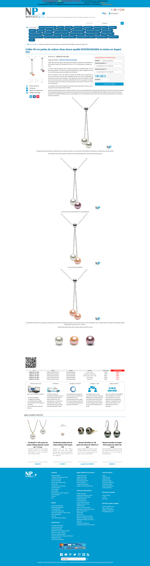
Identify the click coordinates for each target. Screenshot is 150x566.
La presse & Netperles (57, 505)
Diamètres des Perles (82, 480)
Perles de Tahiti (106, 479)
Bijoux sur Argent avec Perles (84, 516)
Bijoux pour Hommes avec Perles (85, 509)
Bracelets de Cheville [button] (62, 30)
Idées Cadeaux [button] (101, 36)
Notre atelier (54, 491)
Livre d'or (53, 516)
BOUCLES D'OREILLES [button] (100, 27)
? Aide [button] (31, 40)
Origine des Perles (81, 475)
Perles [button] (60, 27)
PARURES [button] (112, 27)
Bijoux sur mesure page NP (58, 534)
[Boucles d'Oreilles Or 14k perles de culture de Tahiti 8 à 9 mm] (87, 430)
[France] (112, 9)
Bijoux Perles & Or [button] (36, 36)
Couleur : (97, 60)
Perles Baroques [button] (77, 30)
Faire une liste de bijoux (57, 539)
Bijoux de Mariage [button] (68, 36)
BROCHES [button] (49, 30)
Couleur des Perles (82, 477)
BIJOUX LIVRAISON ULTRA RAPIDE (74, 2)
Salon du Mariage (56, 514)
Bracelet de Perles (81, 498)
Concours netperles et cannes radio (60, 512)
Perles (103, 475)
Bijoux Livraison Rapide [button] (47, 27)
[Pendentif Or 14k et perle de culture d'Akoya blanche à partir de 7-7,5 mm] (38, 430)
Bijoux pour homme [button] (76, 33)
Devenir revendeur (56, 480)
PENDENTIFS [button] (87, 27)
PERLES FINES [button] (47, 33)
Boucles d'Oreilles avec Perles (84, 495)
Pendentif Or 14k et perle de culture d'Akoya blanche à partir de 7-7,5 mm (38, 445)
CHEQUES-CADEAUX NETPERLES (86, 525)
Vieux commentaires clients (58, 518)
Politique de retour (56, 537)
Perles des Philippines (108, 482)
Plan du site (54, 484)
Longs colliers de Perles (83, 502)
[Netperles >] (27, 44)
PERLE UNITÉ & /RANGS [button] (93, 30)
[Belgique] (123, 9)
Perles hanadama (107, 487)
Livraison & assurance (57, 525)
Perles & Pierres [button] (35, 33)
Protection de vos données (58, 486)
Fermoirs (79, 521)
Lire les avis (32, 88)
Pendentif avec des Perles (83, 497)
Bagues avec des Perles (83, 504)
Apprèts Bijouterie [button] (92, 33)
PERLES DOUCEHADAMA (68, 60)
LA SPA (104, 497)
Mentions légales (55, 475)
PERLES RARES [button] (107, 30)
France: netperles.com (108, 506)
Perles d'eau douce (107, 484)
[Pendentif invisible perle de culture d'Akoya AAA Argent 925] (63, 430)
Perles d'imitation (81, 482)
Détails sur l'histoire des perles (85, 486)
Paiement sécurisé (56, 479)
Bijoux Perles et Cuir (82, 511)
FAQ (52, 498)
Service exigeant (55, 494)
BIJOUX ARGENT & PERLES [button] (52, 36)
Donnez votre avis (34, 86)
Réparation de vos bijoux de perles (60, 530)
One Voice (105, 498)
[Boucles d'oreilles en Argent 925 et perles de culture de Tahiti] (112, 430)
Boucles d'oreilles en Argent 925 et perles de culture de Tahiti (112, 445)
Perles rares (80, 514)
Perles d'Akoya (106, 477)
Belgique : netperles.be (108, 510)
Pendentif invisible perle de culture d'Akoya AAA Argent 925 (62, 445)
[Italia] (118, 9)
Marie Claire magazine (57, 507)
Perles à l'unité (80, 505)
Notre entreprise (55, 487)
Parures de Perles (81, 500)
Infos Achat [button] (113, 36)
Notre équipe (54, 489)
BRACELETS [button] (77, 27)
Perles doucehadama (108, 486)
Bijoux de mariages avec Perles (85, 518)
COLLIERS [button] (68, 27)
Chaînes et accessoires (83, 523)
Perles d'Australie (106, 480)
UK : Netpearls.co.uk (107, 511)
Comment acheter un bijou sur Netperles (62, 536)
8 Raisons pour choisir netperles (59, 493)
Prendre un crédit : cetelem (58, 532)
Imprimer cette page (34, 92)
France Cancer (106, 495)
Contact (53, 496)
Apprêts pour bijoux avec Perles (85, 519)
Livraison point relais (56, 527)
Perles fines (80, 512)
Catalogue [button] (33, 27)
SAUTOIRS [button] (40, 30)
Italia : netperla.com (107, 508)
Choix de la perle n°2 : (101, 69)
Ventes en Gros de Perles (83, 507)
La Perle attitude (55, 509)
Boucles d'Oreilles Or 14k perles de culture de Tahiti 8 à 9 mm (87, 445)
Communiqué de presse (57, 511)
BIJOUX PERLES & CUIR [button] (60, 33)
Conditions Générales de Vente (59, 477)
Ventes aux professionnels (58, 482)
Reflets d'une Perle (82, 479)
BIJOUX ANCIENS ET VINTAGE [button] (85, 36)
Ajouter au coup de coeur (36, 90)
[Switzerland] (120, 9)
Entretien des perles (56, 529)
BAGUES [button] (32, 30)
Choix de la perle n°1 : (101, 63)
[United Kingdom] (115, 9)
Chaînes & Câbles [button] (106, 33)
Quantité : (98, 79)
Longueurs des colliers (83, 484)
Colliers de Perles (81, 493)
